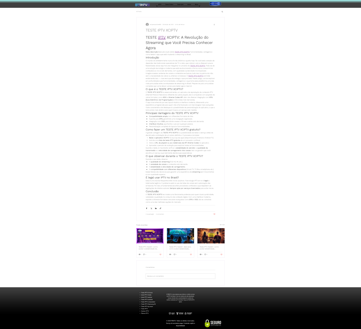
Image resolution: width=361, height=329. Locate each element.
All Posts (138, 11)
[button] (222, 11)
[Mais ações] (214, 24)
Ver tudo (222, 224)
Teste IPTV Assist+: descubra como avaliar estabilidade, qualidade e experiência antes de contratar (180, 248)
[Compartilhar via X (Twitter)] (151, 208)
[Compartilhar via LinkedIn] (156, 208)
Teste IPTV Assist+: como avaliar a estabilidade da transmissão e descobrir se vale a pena (149, 248)
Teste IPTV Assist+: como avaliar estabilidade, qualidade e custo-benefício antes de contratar (210, 248)
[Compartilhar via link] (160, 208)
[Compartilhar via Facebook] (147, 208)
